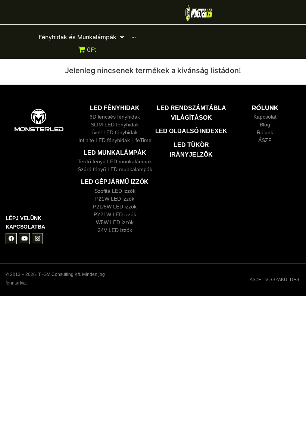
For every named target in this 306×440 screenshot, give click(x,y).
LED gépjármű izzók (115, 182)
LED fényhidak (115, 108)
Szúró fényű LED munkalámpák (115, 169)
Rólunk (265, 132)
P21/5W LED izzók (115, 207)
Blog (265, 125)
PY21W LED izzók (115, 214)
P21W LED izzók (114, 199)
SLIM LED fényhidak (115, 125)
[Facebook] (11, 238)
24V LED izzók (115, 230)
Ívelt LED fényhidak (115, 132)
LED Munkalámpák (115, 153)
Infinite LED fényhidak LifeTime (115, 140)
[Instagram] (37, 238)
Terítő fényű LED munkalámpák (115, 161)
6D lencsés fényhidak (115, 117)
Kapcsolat (265, 117)
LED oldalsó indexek (191, 131)
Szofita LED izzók (114, 191)
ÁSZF (265, 140)
